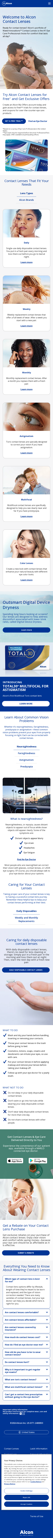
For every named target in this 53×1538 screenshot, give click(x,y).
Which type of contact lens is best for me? (22, 1280)
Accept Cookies (26, 1504)
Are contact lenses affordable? (20, 1319)
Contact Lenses (11, 1448)
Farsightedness (26, 753)
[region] (26, 1482)
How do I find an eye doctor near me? (24, 1344)
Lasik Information (38, 1448)
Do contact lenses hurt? (17, 1362)
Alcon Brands (26, 199)
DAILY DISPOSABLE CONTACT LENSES (25, 970)
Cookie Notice (35, 1482)
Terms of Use (36, 1516)
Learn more (27, 262)
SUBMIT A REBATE (26, 1253)
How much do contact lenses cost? (22, 1337)
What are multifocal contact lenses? (23, 1387)
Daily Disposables (26, 911)
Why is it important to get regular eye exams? (22, 1371)
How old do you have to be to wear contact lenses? (23, 1353)
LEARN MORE (25, 703)
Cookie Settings (26, 1491)
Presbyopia (26, 766)
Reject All (26, 1497)
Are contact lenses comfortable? (22, 1312)
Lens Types (26, 193)
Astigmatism (26, 759)
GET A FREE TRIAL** (14, 121)
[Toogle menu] (49, 3)
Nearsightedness (26, 746)
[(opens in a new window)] (15, 1160)
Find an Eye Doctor (37, 121)
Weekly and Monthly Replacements (26, 919)
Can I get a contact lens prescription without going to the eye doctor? (23, 1395)
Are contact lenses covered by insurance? (20, 1328)
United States (28, 1432)
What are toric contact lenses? (20, 1379)
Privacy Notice (9, 1484)
